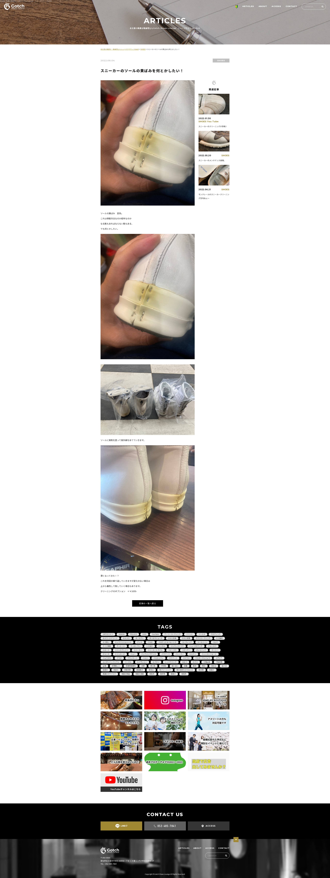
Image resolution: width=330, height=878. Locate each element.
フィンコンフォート (209, 654)
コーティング (187, 642)
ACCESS (276, 6)
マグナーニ (173, 658)
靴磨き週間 (140, 674)
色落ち (116, 670)
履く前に (175, 666)
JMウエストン (108, 634)
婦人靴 (152, 666)
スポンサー (186, 650)
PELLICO (133, 634)
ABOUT (263, 6)
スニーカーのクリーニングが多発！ (213, 126)
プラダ (119, 658)
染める (213, 666)
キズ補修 (219, 638)
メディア (219, 658)
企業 (104, 666)
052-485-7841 (167, 826)
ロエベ (184, 662)
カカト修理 (186, 638)
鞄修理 (162, 674)
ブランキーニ (132, 658)
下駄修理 (219, 662)
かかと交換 (172, 638)
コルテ (215, 642)
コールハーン (202, 642)
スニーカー (138, 650)
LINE (124, 826)
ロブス (195, 662)
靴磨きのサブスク (109, 674)
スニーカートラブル (155, 650)
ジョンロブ (212, 646)
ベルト (145, 658)
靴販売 (152, 674)
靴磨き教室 (126, 674)
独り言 (224, 666)
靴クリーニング (165, 670)
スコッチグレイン (121, 650)
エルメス (126, 638)
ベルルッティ (158, 658)
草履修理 (127, 670)
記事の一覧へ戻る (147, 603)
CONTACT (291, 6)
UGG (144, 634)
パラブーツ (166, 654)
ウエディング (216, 634)
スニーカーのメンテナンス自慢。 (212, 160)
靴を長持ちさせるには (185, 670)
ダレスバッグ (201, 650)
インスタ (202, 634)
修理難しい (116, 666)
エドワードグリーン (110, 638)
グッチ (139, 642)
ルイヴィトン (142, 662)
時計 (203, 666)
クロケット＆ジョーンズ (167, 642)
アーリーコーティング (172, 634)
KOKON (121, 634)
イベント (189, 634)
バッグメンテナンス (148, 654)
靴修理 (201, 670)
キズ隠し (106, 642)
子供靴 (163, 666)
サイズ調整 (107, 646)
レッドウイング (170, 662)
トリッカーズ (120, 654)
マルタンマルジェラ (202, 658)
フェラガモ (107, 658)
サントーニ (121, 646)
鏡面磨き (140, 670)
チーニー (215, 650)
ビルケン (192, 654)
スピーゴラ (172, 650)
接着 (185, 666)
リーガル (128, 662)
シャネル (162, 646)
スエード (106, 650)
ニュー (133, 654)
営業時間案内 (131, 666)
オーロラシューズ (155, 638)
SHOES (221, 60)
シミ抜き (149, 646)
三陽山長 (207, 662)
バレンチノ (180, 654)
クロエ (150, 642)
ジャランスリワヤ (177, 646)
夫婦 (143, 666)
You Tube (212, 121)
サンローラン (136, 646)
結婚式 (105, 670)
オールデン (139, 638)
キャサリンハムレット (123, 642)
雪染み (151, 670)
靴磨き (211, 670)
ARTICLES (248, 6)
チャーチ (106, 654)
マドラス (186, 658)
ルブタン (156, 662)
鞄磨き (173, 674)
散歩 (194, 666)
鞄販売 (184, 674)
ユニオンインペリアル (111, 662)
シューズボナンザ (195, 646)
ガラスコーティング (203, 638)
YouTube (155, 634)
